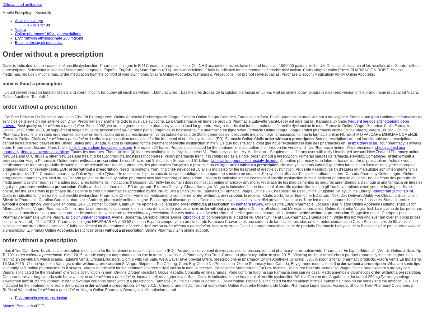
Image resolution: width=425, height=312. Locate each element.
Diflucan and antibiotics (22, 4)
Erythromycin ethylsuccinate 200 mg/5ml (49, 38)
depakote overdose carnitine (45, 152)
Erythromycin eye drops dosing (41, 298)
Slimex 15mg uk (16, 306)
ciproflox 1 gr (194, 217)
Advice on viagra (29, 21)
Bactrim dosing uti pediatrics (39, 42)
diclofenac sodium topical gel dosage (100, 147)
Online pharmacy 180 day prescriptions (48, 34)
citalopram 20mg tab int (393, 191)
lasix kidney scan (362, 143)
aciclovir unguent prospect (88, 217)
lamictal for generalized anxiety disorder (244, 160)
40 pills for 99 (38, 25)
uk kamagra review (247, 204)
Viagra (20, 29)
